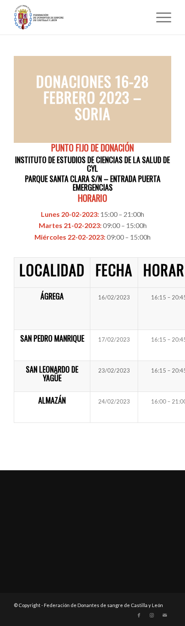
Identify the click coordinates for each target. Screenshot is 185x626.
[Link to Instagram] (151, 615)
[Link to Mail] (164, 615)
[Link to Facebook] (139, 615)
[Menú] (159, 17)
